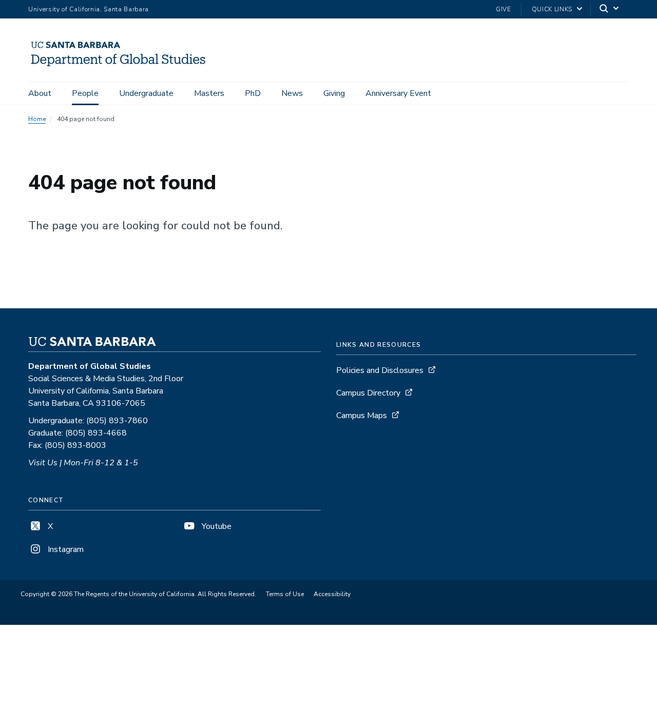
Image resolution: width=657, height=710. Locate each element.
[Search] (610, 9)
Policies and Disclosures (379, 370)
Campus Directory (368, 393)
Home (37, 119)
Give (503, 9)
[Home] (122, 67)
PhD (253, 93)
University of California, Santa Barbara (88, 9)
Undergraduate (146, 93)
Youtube (215, 526)
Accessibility (332, 594)
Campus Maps (361, 415)
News (292, 93)
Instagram (65, 549)
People (85, 93)
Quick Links (552, 9)
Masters (209, 93)
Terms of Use (285, 594)
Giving (334, 93)
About (39, 93)
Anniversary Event (398, 93)
